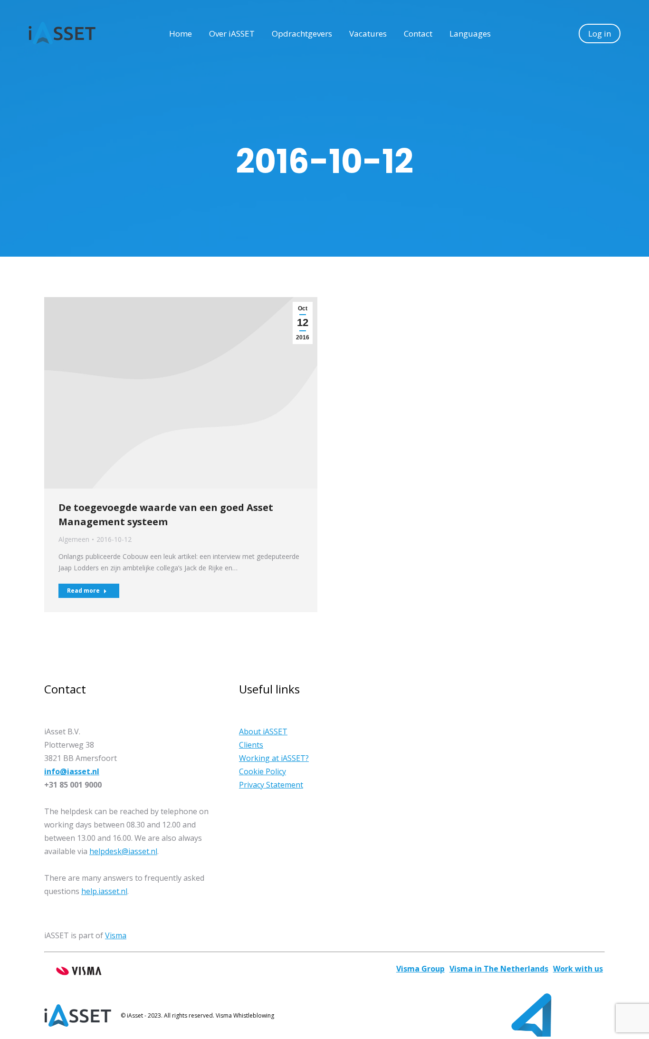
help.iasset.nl (104, 891)
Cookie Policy (262, 771)
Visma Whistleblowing (245, 1015)
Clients (251, 745)
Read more (83, 591)
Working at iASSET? (274, 758)
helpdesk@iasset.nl (123, 851)
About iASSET (263, 731)
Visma (115, 935)
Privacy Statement (271, 784)
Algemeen (73, 539)
